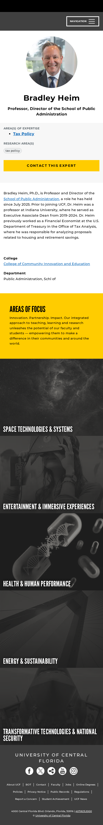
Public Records (60, 791)
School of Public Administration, (32, 199)
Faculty (55, 784)
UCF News (80, 799)
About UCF (14, 784)
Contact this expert (51, 165)
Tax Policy (23, 134)
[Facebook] (29, 771)
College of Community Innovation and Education (47, 264)
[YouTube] (62, 771)
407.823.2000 (83, 811)
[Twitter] (40, 771)
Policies (18, 791)
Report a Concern (26, 799)
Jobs (68, 784)
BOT (28, 784)
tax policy (13, 150)
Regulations (81, 791)
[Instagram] (73, 771)
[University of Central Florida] (36, 6)
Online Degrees (85, 784)
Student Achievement (55, 799)
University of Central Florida (51, 758)
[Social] (51, 771)
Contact (41, 784)
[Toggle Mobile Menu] (98, 5)
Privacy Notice (37, 791)
